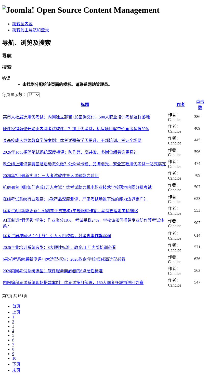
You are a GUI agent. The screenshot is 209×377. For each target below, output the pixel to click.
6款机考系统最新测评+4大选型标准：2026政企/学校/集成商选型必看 (64, 259)
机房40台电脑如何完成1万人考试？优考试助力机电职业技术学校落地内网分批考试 (77, 187)
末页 (16, 370)
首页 (16, 306)
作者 (181, 104)
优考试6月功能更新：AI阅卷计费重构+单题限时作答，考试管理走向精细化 (70, 211)
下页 (16, 364)
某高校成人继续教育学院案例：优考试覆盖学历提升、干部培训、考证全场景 (72, 140)
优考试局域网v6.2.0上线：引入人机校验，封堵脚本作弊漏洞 (57, 236)
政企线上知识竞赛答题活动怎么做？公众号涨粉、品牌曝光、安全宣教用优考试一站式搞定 (84, 164)
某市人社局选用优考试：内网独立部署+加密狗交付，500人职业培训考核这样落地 (76, 117)
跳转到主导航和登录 (30, 30)
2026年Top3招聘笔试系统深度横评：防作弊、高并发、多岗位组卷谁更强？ (70, 152)
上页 (16, 312)
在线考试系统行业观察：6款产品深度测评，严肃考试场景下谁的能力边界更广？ (75, 199)
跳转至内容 (22, 24)
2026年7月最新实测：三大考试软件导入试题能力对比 (51, 175)
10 (14, 358)
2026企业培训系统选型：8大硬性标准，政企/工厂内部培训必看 (59, 247)
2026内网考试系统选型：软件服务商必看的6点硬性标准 (53, 271)
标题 (85, 104)
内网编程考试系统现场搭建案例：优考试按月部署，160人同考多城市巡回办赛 (73, 282)
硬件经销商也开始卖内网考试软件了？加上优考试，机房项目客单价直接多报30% (76, 129)
